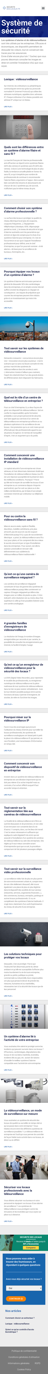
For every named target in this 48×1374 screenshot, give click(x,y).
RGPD (37, 1363)
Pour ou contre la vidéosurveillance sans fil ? (21, 518)
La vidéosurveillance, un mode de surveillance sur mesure (23, 1112)
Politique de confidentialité (24, 1351)
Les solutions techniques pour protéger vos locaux (23, 955)
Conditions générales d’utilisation (24, 1357)
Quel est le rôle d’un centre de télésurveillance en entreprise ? (23, 399)
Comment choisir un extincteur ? (19, 1318)
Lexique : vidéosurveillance (21, 79)
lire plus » (8, 107)
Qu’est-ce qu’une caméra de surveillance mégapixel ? (21, 575)
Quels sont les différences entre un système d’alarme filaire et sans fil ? (24, 150)
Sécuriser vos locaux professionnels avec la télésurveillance (18, 1191)
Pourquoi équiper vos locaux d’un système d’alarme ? (22, 273)
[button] (43, 8)
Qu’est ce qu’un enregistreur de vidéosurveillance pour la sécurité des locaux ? (23, 668)
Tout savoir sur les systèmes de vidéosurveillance (23, 350)
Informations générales (18, 1363)
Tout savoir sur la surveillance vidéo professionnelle (22, 870)
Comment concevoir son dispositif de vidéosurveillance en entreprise (23, 767)
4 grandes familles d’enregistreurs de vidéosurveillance (15, 627)
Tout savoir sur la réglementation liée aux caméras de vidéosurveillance (22, 811)
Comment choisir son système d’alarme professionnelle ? (23, 210)
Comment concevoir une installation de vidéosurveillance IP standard (24, 459)
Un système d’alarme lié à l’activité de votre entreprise (21, 1038)
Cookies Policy (24, 1369)
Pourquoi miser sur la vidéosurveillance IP (17, 719)
